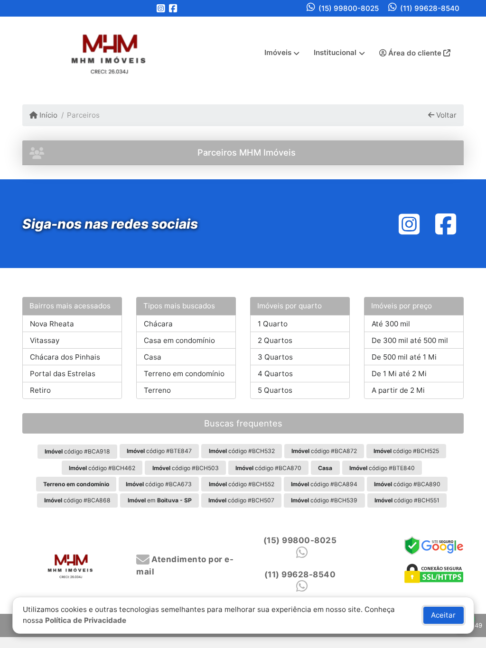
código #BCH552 (241, 484)
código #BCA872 (324, 450)
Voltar (445, 115)
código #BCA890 (407, 484)
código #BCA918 (77, 451)
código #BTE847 (159, 450)
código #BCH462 (102, 468)
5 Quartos (275, 390)
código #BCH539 (324, 500)
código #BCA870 (268, 468)
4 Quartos (275, 373)
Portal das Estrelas (62, 373)
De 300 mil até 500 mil (410, 340)
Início (47, 115)
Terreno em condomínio (184, 373)
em (160, 500)
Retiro (40, 390)
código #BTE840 (382, 468)
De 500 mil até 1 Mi (404, 356)
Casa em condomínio (179, 340)
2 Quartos (275, 340)
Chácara (158, 323)
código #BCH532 (242, 450)
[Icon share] (161, 8)
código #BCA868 (77, 500)
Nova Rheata (52, 323)
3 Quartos (275, 356)
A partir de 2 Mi (398, 390)
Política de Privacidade (85, 620)
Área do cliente (414, 52)
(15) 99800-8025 (348, 8)
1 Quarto (273, 323)
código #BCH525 (406, 450)
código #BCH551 (406, 500)
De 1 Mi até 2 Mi (399, 373)
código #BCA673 (159, 484)
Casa (152, 356)
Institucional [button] (335, 52)
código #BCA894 (324, 484)
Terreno (157, 390)
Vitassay (44, 340)
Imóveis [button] (277, 52)
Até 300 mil (391, 323)
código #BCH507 (241, 500)
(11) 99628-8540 (429, 8)
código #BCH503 (185, 468)
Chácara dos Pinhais (65, 356)
